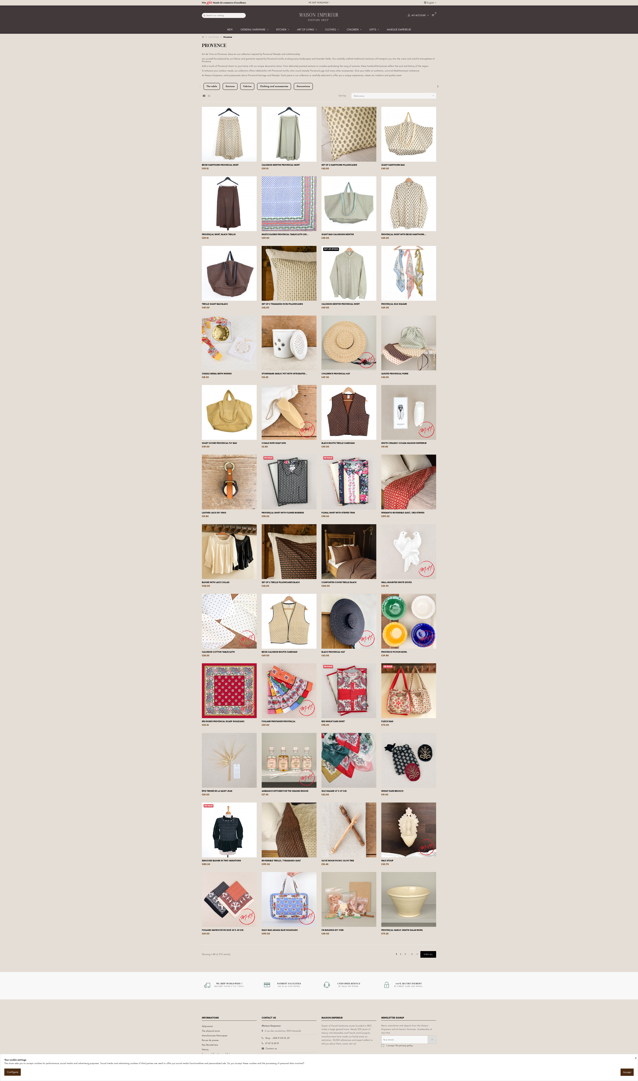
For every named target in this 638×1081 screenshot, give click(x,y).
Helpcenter (207, 1026)
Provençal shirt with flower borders (283, 512)
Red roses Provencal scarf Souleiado (223, 721)
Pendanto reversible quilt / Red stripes (402, 512)
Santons (230, 86)
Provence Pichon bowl (394, 652)
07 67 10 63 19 (272, 1043)
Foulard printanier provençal (278, 721)
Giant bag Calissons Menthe (337, 234)
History (205, 1049)
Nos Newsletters (210, 1044)
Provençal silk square (394, 304)
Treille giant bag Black (215, 304)
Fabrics (247, 86)
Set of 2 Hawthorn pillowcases (339, 165)
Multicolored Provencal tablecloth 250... (285, 234)
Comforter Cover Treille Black (339, 582)
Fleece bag (387, 721)
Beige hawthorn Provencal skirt (220, 165)
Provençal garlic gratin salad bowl (402, 930)
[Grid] (204, 96)
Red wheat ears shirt (333, 721)
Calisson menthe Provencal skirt (281, 165)
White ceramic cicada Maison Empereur (403, 443)
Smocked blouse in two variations (221, 860)
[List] (209, 96)
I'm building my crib (332, 930)
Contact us (271, 1048)
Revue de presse (210, 1040)
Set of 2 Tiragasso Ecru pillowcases (282, 304)
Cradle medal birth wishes (217, 373)
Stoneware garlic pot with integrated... (284, 373)
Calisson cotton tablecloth (218, 652)
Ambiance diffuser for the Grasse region (285, 791)
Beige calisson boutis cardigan (279, 652)
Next (437, 86)
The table (212, 86)
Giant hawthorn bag (393, 165)
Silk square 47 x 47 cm (334, 791)
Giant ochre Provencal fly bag (219, 443)
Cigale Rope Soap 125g (274, 443)
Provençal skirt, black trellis (219, 234)
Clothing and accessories (274, 86)
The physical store (211, 1030)
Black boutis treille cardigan (338, 443)
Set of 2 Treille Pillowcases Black (281, 582)
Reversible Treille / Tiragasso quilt (281, 860)
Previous (200, 86)
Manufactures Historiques (214, 1035)
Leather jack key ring (214, 512)
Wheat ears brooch (392, 791)
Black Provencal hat (333, 652)
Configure (12, 1072)
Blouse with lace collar (215, 582)
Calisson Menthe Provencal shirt (340, 304)
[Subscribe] (432, 1039)
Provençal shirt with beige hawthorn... (403, 234)
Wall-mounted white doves (396, 582)
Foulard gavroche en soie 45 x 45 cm (222, 930)
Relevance (394, 95)
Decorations (303, 86)
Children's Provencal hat (335, 373)
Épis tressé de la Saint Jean (217, 791)
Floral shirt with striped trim (338, 512)
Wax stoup (387, 860)
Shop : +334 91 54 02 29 (277, 1038)
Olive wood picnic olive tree (337, 860)
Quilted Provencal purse (394, 373)
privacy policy (406, 1045)
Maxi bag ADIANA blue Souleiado (280, 930)
